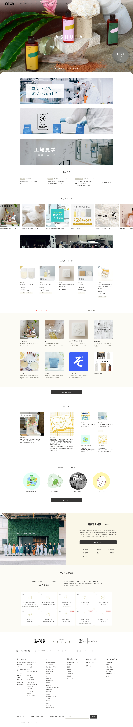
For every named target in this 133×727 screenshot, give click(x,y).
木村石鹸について (98, 542)
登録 (93, 717)
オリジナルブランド (41, 310)
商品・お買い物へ (66, 392)
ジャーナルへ (66, 500)
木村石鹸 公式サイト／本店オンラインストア (27, 722)
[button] (126, 4)
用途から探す (92, 310)
